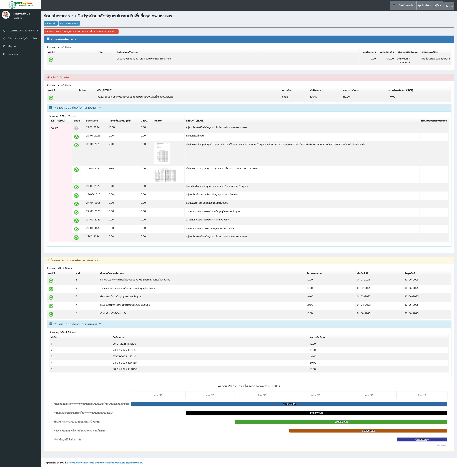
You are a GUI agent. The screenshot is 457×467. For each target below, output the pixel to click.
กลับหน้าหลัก (50, 23)
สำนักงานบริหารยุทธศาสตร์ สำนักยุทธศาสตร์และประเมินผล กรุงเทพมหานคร (104, 462)
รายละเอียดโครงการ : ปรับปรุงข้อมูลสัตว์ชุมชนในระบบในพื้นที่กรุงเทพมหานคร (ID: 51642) (81, 31)
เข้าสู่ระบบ (449, 6)
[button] (394, 5)
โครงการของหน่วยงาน (69, 23)
